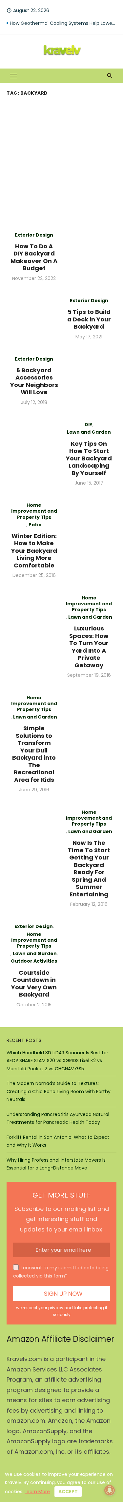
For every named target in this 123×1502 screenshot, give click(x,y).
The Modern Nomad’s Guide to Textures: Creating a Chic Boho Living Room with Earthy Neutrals (59, 1091)
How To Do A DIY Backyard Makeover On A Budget (33, 257)
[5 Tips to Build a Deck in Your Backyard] (34, 318)
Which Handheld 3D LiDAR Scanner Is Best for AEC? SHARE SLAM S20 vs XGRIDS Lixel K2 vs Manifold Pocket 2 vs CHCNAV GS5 (57, 1060)
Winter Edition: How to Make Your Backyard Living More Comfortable (34, 550)
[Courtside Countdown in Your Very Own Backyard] (89, 965)
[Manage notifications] (109, 1490)
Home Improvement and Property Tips (34, 511)
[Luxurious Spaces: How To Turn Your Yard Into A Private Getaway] (34, 637)
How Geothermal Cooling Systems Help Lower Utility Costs (63, 23)
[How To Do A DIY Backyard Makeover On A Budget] (89, 257)
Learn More (37, 1491)
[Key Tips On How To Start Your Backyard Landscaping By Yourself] (34, 453)
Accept (68, 1491)
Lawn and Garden (89, 432)
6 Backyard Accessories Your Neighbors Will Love (34, 381)
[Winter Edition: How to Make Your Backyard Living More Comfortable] (89, 540)
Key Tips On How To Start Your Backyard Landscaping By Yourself (89, 458)
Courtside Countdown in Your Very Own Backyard (34, 983)
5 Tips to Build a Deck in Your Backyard (89, 319)
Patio (35, 525)
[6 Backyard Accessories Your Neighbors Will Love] (89, 381)
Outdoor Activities (34, 961)
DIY (88, 424)
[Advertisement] (61, 162)
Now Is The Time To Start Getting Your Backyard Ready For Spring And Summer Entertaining (89, 868)
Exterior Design (34, 235)
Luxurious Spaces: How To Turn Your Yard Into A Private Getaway (89, 646)
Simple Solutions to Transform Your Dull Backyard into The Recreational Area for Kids (34, 754)
